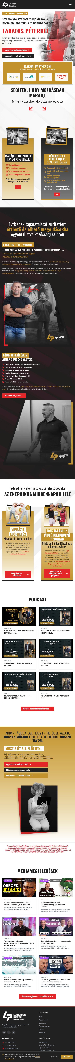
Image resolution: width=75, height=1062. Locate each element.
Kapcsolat (42, 1032)
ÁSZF (40, 1017)
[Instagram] (9, 1032)
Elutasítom (54, 1057)
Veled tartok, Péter (13, 395)
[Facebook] (4, 1032)
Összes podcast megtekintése (36, 709)
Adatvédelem (43, 1020)
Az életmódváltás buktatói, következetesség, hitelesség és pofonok (53, 905)
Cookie (41, 1029)
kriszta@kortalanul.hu (12, 1048)
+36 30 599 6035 (10, 1045)
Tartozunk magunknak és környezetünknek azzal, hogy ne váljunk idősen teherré (19, 943)
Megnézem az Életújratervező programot (55, 573)
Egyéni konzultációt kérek (16, 50)
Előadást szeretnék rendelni (17, 56)
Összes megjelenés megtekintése (36, 996)
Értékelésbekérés (44, 1026)
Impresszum (43, 1023)
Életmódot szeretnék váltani (18, 775)
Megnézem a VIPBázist (16, 574)
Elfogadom (66, 1057)
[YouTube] (13, 1032)
